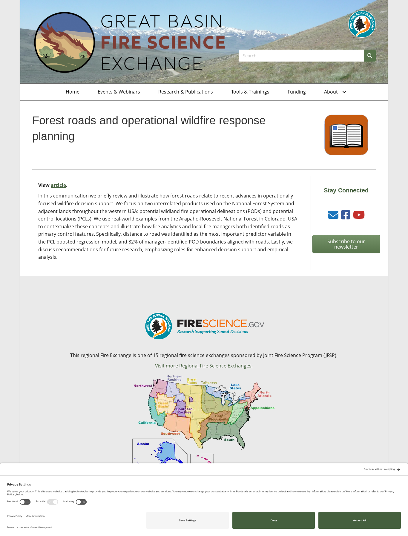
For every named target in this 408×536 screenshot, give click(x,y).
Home (72, 91)
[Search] (370, 56)
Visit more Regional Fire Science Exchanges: (204, 365)
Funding (297, 91)
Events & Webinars (119, 91)
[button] (344, 92)
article (58, 185)
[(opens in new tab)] (362, 23)
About (331, 91)
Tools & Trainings (250, 91)
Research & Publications (185, 91)
